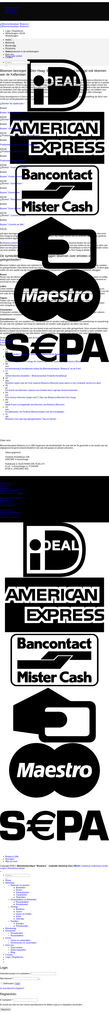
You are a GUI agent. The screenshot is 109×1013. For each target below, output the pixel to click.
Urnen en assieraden (14, 55)
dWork (76, 866)
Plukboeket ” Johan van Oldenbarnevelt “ (19, 144)
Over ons (9, 945)
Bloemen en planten (13, 46)
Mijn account (11, 12)
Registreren (5, 1009)
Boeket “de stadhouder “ (11, 112)
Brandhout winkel (16, 868)
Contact (9, 955)
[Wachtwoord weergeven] (39, 979)
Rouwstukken (22, 902)
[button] (14, 31)
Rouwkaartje (16, 87)
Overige (8, 67)
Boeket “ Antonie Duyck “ (11, 128)
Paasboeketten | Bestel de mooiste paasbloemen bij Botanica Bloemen (38, 354)
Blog (7, 62)
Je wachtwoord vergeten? (12, 988)
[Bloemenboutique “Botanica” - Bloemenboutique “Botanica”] (14, 25)
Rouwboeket (16, 65)
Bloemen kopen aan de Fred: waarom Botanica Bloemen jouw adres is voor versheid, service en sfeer (53, 383)
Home (8, 880)
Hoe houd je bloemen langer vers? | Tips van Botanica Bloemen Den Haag (40, 397)
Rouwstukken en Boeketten (24, 899)
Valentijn (14, 79)
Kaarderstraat (6, 340)
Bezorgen (9, 10)
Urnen (8, 938)
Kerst (13, 77)
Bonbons (14, 70)
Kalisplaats (5, 342)
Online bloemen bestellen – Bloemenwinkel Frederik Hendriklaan (36, 376)
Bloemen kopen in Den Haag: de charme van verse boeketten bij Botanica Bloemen (44, 361)
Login (17, 984)
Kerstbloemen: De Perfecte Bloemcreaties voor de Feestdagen (34, 412)
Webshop (9, 883)
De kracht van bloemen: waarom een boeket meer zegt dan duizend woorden (41, 390)
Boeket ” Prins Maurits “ (11, 208)
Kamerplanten (22, 892)
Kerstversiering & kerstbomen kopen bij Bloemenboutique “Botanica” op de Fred (43, 369)
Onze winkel (10, 58)
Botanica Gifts (11, 8)
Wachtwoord (6, 978)
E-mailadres (6, 1000)
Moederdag (10, 928)
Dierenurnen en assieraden (23, 943)
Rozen (19, 890)
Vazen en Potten (18, 75)
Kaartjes (8, 82)
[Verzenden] (6, 878)
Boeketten (15, 48)
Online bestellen (12, 60)
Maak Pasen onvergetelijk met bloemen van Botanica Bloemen (34, 404)
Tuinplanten (21, 895)
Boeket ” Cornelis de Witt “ (12, 224)
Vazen (13, 72)
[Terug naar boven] (1, 871)
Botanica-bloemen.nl (13, 243)
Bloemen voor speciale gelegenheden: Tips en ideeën (30, 419)
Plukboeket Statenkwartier (12, 160)
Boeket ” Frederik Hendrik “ (12, 176)
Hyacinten (21, 897)
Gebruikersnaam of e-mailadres (15, 973)
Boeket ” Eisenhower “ (10, 192)
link (37, 338)
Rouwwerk (10, 931)
